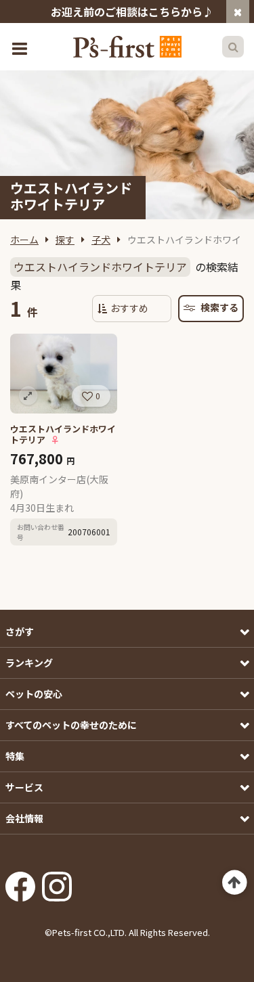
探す (65, 239)
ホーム (24, 239)
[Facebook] (20, 882)
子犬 (100, 239)
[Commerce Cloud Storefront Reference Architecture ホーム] (127, 47)
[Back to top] (234, 882)
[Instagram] (57, 882)
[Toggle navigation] (21, 47)
